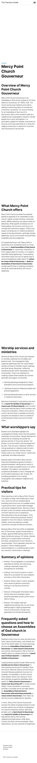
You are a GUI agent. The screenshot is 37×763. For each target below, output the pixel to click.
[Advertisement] (18, 32)
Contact (5, 749)
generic (4, 63)
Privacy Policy (7, 747)
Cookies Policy (7, 745)
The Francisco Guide (9, 2)
